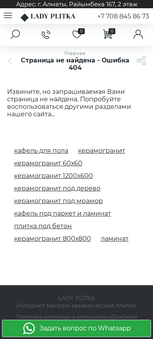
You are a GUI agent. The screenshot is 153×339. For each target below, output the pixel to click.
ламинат (115, 238)
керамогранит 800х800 (52, 238)
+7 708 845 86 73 (123, 16)
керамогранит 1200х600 (53, 176)
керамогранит (101, 150)
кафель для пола (41, 150)
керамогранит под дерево (57, 188)
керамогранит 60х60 (48, 163)
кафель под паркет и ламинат (62, 213)
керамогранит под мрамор (58, 201)
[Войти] (137, 35)
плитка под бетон (43, 226)
